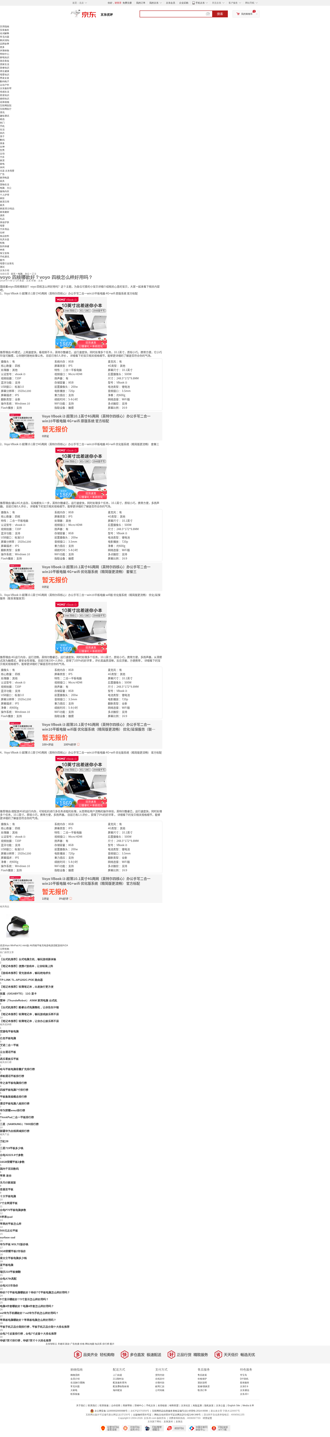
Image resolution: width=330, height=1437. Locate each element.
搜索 (220, 13)
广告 (2, 174)
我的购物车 (247, 14)
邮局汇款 (159, 1386)
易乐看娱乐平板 (9, 1058)
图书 (2, 260)
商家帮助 (127, 1405)
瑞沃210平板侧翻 (10, 1271)
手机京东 (200, 3)
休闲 (2, 167)
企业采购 (183, 3)
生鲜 (2, 232)
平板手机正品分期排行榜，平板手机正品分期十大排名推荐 (35, 1326)
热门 (2, 122)
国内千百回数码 (9, 1168)
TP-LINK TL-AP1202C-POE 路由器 (21, 979)
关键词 (61, 1344)
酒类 (2, 215)
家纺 (2, 198)
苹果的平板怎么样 (10, 1223)
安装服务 (4, 30)
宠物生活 (4, 184)
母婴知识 (4, 74)
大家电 (73, 1390)
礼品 (2, 219)
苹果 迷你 (5, 1175)
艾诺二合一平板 (9, 1045)
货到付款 (159, 1375)
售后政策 (202, 1375)
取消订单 (202, 1390)
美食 (2, 143)
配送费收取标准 (121, 1386)
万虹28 (4, 1141)
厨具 (2, 181)
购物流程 (75, 1375)
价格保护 (202, 1378)
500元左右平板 (9, 1230)
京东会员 (170, 3)
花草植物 (4, 102)
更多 (2, 47)
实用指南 (4, 26)
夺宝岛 (243, 1375)
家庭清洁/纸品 (7, 208)
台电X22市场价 (9, 1285)
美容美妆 (4, 61)
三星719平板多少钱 (11, 1148)
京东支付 (168, 1421)
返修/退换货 (204, 1386)
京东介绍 (4, 270)
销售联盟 (174, 1405)
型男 (2, 150)
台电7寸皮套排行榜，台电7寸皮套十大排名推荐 (28, 1333)
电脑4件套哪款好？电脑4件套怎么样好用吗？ (27, 1306)
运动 (2, 153)
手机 (2, 126)
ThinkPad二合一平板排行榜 (17, 1117)
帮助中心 (4, 54)
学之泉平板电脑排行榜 (13, 1082)
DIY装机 (244, 1378)
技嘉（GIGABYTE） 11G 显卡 (18, 993)
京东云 (179, 1421)
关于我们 (80, 1405)
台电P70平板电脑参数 (13, 1209)
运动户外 (4, 85)
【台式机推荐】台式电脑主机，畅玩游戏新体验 (28, 959)
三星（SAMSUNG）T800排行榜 (19, 1124)
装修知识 (4, 67)
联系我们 (92, 1405)
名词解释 (4, 33)
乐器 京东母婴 (7, 170)
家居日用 (4, 201)
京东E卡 (244, 1386)
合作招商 (115, 1405)
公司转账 (159, 1390)
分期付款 (159, 1382)
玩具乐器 (4, 239)
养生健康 (4, 71)
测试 (2, 267)
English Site (234, 1405)
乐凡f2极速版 (8, 1182)
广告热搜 (74, 1344)
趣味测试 (4, 115)
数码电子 (4, 81)
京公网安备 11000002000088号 (111, 1411)
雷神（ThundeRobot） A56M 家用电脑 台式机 (28, 1000)
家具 (2, 205)
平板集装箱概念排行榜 (13, 1096)
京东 (96, 15)
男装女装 (4, 78)
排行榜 (105, 1344)
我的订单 (140, 3)
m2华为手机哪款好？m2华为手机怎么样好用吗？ (29, 1312)
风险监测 (197, 1405)
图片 (112, 1344)
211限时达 (118, 1378)
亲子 (2, 136)
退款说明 (202, 1382)
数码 (2, 140)
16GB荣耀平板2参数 (12, 1161)
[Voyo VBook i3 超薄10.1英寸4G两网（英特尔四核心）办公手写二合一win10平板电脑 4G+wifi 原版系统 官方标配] (81, 322)
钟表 (2, 249)
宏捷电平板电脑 (9, 1031)
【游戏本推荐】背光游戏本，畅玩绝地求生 (25, 972)
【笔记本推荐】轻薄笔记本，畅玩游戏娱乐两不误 (29, 1014)
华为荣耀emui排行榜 (12, 1110)
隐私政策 (209, 1405)
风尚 (2, 133)
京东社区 (185, 1405)
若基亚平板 (6, 1189)
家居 (2, 160)
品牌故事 (4, 43)
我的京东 (154, 3)
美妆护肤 (4, 222)
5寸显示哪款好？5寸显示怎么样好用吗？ (24, 1299)
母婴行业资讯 (7, 263)
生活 (2, 129)
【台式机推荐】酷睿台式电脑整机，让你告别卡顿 (29, 1007)
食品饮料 (4, 236)
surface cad (7, 1237)
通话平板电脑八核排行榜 (14, 1103)
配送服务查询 (120, 1382)
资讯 (2, 112)
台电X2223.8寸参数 (11, 1155)
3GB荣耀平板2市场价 (13, 1251)
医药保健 (4, 246)
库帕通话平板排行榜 (12, 1076)
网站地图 (89, 1344)
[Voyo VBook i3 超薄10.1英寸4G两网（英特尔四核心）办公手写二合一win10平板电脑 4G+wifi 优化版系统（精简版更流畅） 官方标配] (81, 781)
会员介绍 (75, 1378)
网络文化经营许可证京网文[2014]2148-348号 (177, 1414)
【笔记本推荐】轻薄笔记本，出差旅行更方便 (26, 986)
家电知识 (4, 57)
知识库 (98, 1344)
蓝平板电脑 (6, 1264)
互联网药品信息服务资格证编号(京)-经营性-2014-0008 (180, 1411)
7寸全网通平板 (9, 1203)
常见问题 (4, 36)
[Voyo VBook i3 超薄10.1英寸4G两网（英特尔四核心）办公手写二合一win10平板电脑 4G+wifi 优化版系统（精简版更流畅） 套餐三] (81, 473)
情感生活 (4, 91)
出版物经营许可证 (142, 1414)
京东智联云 (51, 1344)
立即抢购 (4, 949)
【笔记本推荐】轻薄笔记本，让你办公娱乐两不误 (29, 1021)
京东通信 (244, 1390)
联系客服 (75, 1394)
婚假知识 (4, 98)
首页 (13, 273)
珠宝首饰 (4, 253)
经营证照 (207, 1418)
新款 (67, 1344)
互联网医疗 (5, 109)
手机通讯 (4, 256)
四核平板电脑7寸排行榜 (14, 1089)
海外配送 (117, 1390)
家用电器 (4, 177)
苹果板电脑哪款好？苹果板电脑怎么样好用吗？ (28, 1319)
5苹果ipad (6, 1216)
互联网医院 (5, 105)
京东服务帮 (5, 88)
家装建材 (4, 212)
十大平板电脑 (8, 1196)
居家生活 (4, 64)
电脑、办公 (5, 188)
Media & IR (248, 1405)
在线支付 (159, 1378)
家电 (2, 164)
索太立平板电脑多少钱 (13, 1258)
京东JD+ (244, 1394)
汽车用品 (4, 229)
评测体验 (4, 50)
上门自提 (117, 1375)
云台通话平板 (8, 1051)
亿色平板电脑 (8, 1038)
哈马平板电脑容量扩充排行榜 (17, 1069)
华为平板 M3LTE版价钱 (14, 1244)
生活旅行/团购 (77, 1382)
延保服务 (244, 1382)
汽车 (2, 157)
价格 (82, 1344)
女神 (2, 146)
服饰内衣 (4, 191)
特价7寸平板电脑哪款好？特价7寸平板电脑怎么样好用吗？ (35, 1292)
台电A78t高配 (8, 1278)
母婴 (2, 225)
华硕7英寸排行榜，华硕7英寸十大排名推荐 (25, 1340)
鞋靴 (2, 243)
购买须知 (4, 40)
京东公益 (220, 1405)
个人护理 (4, 194)
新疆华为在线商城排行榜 (14, 1130)
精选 (2, 119)
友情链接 (162, 1405)
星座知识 (4, 95)
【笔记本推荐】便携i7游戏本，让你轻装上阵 (26, 966)
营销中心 (139, 1405)
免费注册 (127, 3)
